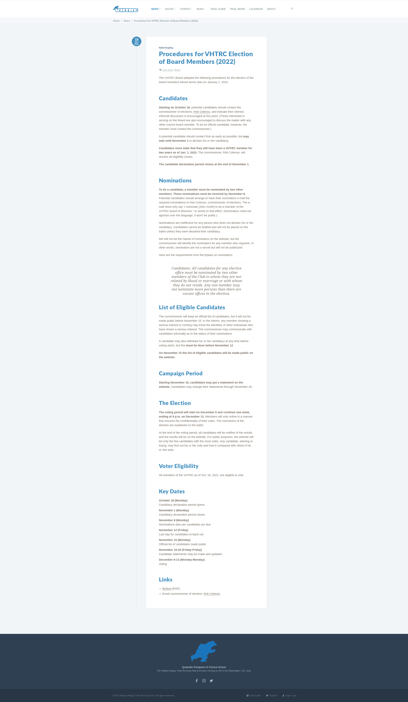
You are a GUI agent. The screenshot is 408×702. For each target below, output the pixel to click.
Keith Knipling (166, 48)
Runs (200, 9)
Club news (168, 70)
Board (177, 70)
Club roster (255, 695)
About (271, 9)
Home (116, 20)
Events (185, 9)
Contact (273, 695)
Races (169, 9)
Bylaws (166, 588)
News (154, 9)
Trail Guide (218, 9)
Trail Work (237, 9)
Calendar (256, 9)
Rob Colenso (201, 111)
